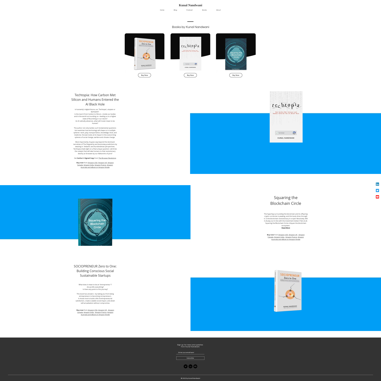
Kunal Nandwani (190, 5)
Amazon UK (102, 163)
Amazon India (89, 165)
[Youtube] (377, 196)
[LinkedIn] (377, 184)
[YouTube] (195, 366)
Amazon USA (92, 163)
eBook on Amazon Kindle (100, 167)
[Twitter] (377, 190)
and (89, 167)
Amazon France (100, 165)
